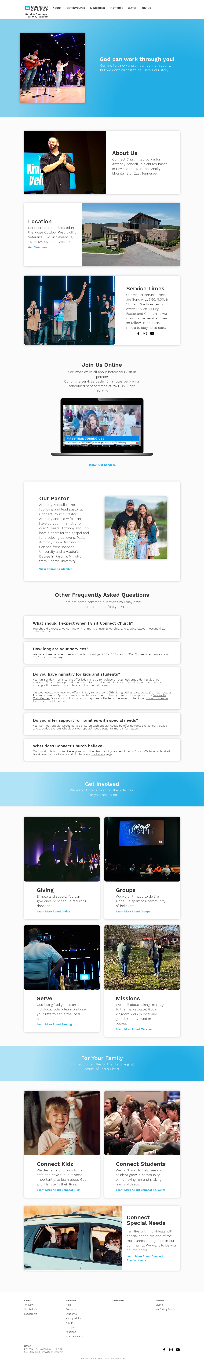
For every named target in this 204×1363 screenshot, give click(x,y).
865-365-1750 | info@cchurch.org (43, 1351)
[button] (57, 8)
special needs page (95, 728)
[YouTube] (152, 333)
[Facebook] (138, 333)
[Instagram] (145, 333)
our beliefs (98, 754)
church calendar (157, 698)
